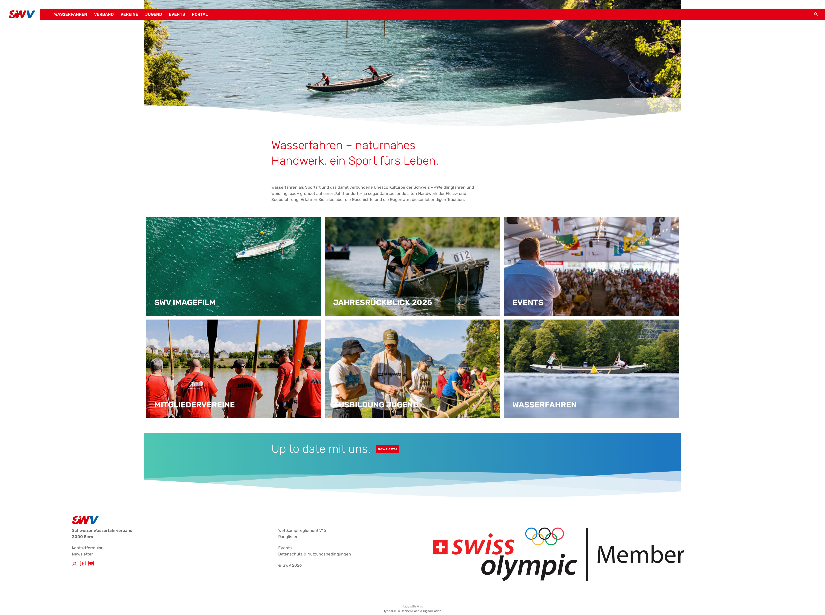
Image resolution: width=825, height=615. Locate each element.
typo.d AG (390, 611)
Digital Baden (432, 611)
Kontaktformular (87, 547)
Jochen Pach (410, 611)
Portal (200, 14)
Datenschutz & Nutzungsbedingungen (314, 554)
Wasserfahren (70, 14)
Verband (104, 14)
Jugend (153, 14)
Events (177, 14)
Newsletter (387, 449)
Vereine (129, 14)
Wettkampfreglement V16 (302, 530)
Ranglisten (288, 536)
